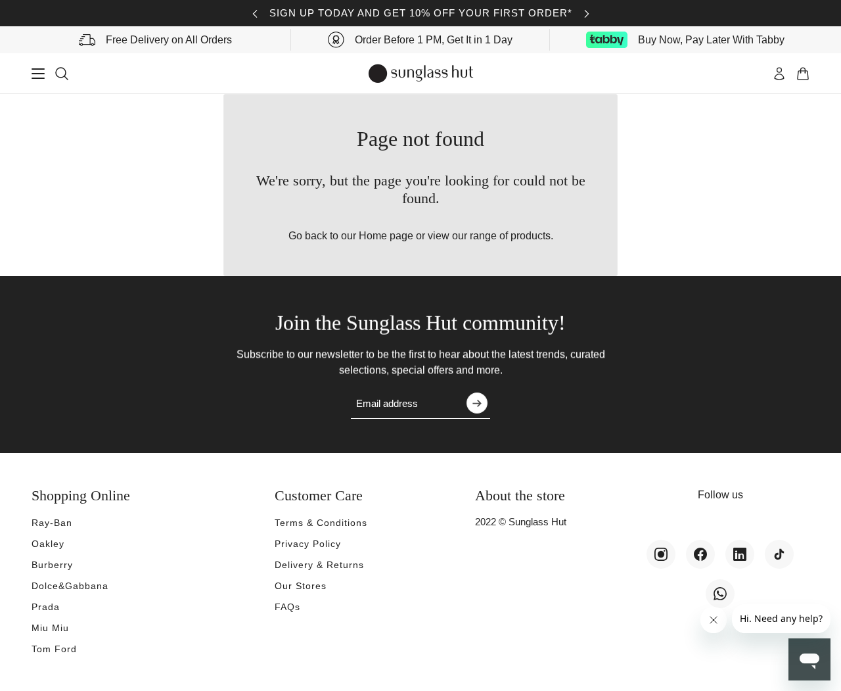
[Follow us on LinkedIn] (739, 554)
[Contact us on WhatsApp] (720, 593)
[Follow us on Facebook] (700, 554)
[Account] (779, 73)
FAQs (287, 607)
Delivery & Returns (319, 565)
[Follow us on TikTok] (779, 554)
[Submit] (477, 403)
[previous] (255, 13)
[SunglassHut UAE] (421, 73)
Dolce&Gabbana (70, 586)
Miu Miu (50, 628)
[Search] (61, 73)
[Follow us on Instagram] (661, 554)
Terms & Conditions (321, 522)
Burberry (52, 565)
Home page (386, 235)
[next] (587, 13)
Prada (46, 607)
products (531, 235)
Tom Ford (54, 649)
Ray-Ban (52, 522)
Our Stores (301, 586)
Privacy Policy (308, 543)
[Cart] (802, 73)
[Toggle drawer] (38, 73)
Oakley (48, 543)
